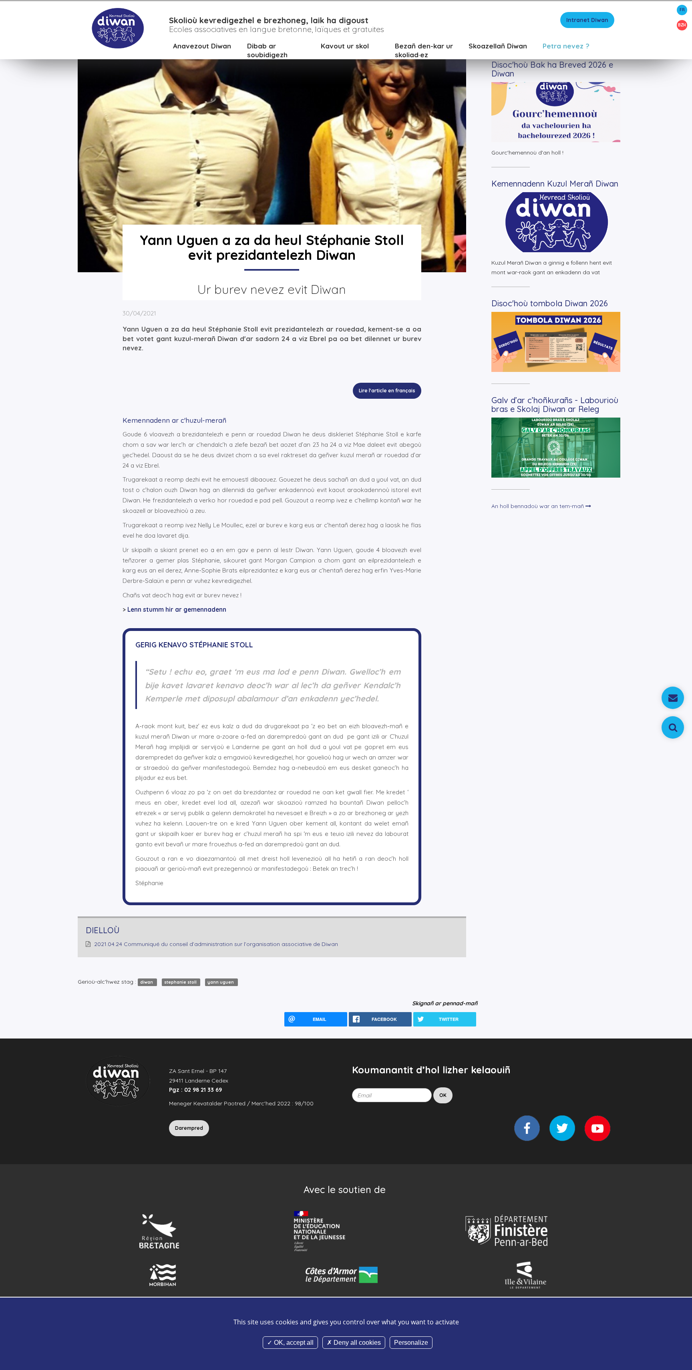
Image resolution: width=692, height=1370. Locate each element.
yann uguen (221, 982)
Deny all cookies (356, 1342)
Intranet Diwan (587, 20)
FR (682, 9)
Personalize (411, 1342)
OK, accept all (293, 1342)
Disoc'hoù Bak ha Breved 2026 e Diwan (552, 69)
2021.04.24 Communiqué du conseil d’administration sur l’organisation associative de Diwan (216, 944)
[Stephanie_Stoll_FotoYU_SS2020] (272, 151)
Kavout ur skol (345, 46)
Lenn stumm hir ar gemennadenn (176, 609)
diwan (147, 982)
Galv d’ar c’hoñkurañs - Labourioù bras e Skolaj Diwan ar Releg (554, 404)
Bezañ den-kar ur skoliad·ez (424, 50)
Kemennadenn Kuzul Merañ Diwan (554, 184)
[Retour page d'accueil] (117, 27)
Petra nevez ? (566, 46)
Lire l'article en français (387, 391)
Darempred (189, 1128)
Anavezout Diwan (202, 46)
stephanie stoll (181, 982)
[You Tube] (597, 1128)
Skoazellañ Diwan (498, 46)
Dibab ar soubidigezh (267, 50)
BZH (682, 25)
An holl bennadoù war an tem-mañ (538, 506)
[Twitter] (562, 1128)
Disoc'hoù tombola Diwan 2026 (549, 303)
